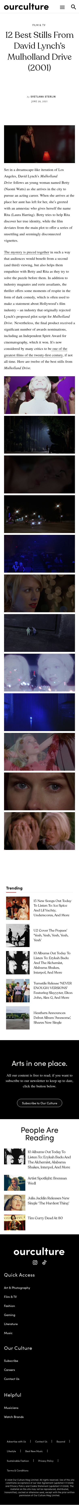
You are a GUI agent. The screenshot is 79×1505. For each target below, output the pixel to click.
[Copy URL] (55, 87)
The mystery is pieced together (26, 252)
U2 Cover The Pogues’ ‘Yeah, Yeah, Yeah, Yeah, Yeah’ (51, 935)
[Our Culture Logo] (26, 6)
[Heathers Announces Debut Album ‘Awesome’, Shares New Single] (18, 1018)
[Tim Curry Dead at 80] (14, 1223)
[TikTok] (44, 1263)
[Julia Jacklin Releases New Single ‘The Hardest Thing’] (14, 1203)
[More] (64, 87)
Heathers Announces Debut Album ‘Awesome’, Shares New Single (52, 1017)
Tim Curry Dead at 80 (45, 1218)
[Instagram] (35, 1263)
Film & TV (39, 25)
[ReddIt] (46, 87)
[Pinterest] (36, 87)
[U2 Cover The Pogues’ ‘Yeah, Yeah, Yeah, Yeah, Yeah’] (18, 935)
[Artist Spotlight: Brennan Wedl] (14, 1183)
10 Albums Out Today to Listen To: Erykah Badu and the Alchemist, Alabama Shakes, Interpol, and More (52, 963)
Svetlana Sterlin (43, 96)
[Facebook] (27, 87)
